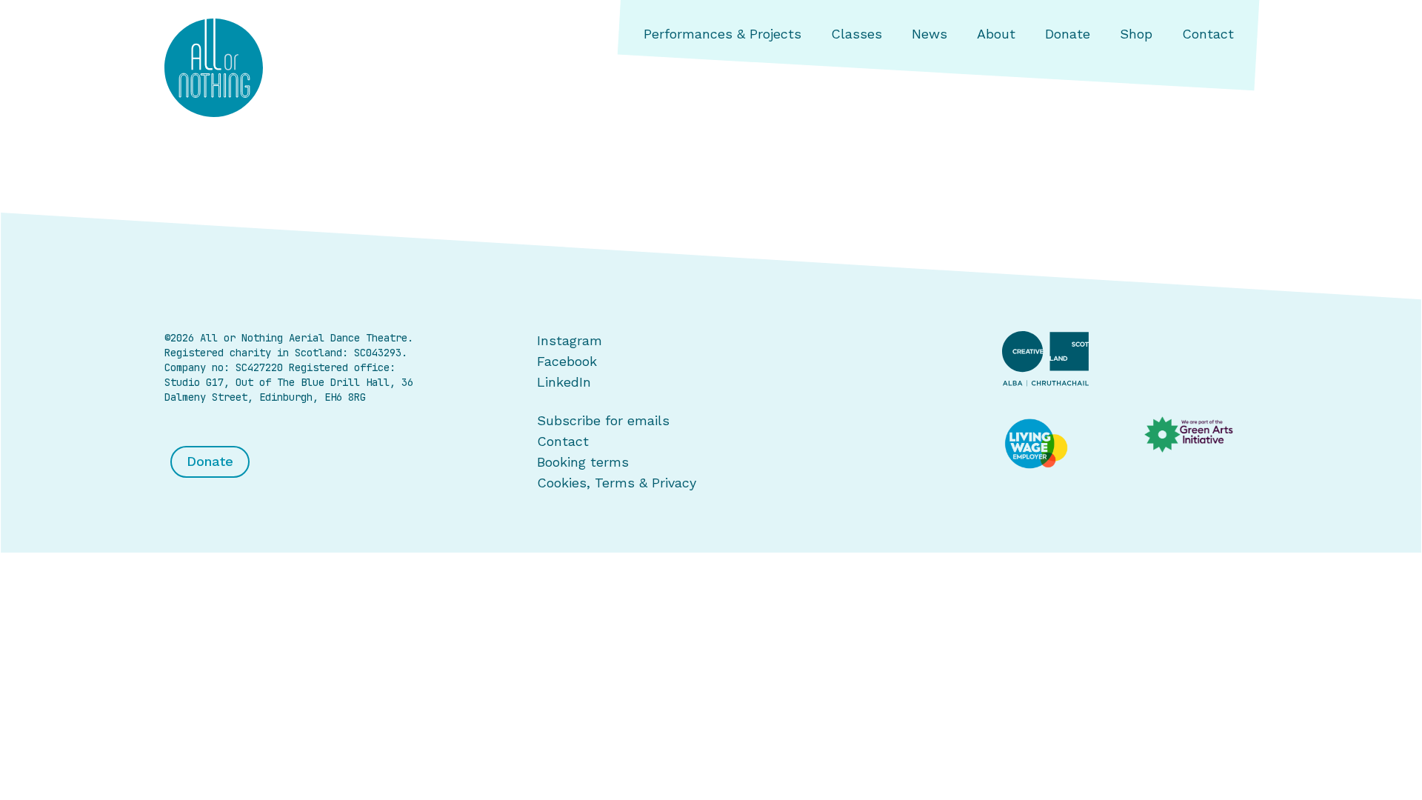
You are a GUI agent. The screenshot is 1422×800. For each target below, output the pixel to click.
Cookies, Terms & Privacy (616, 482)
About (996, 33)
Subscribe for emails (603, 420)
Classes (856, 33)
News (929, 33)
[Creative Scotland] (1130, 358)
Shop (1136, 33)
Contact (1208, 33)
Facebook (567, 361)
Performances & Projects (722, 33)
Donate (1067, 33)
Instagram (569, 340)
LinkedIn (564, 382)
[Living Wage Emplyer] (1058, 444)
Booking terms (583, 462)
